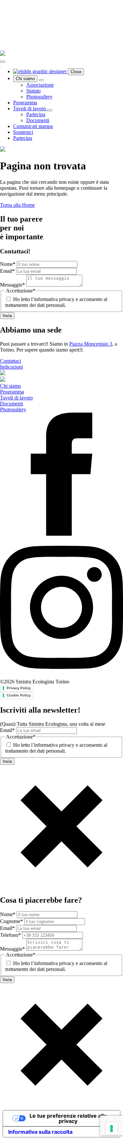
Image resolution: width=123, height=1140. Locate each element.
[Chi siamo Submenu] (41, 80)
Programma (25, 102)
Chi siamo (25, 78)
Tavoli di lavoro (30, 108)
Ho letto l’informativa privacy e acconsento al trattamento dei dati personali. (56, 302)
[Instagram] (61, 675)
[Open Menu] (2, 62)
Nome (7, 264)
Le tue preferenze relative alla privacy (68, 1118)
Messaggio (12, 285)
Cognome (11, 921)
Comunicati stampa (33, 126)
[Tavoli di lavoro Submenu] (49, 110)
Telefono (10, 935)
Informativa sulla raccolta (40, 1132)
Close (76, 71)
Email (7, 271)
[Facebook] (61, 534)
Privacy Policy (19, 688)
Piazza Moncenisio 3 (90, 344)
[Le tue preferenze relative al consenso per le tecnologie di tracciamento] (111, 1128)
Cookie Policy (19, 695)
